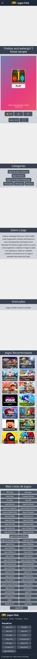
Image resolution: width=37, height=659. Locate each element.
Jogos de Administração (9, 512)
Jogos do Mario (28, 584)
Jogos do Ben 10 (10, 580)
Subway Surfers (9, 604)
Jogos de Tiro (28, 572)
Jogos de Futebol (28, 540)
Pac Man (28, 600)
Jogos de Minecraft (10, 552)
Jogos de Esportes (9, 532)
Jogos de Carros (28, 516)
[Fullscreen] (23, 120)
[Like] (18, 114)
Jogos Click (9, 627)
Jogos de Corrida (9, 524)
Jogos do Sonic (9, 588)
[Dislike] (27, 114)
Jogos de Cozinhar (28, 524)
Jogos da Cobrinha (28, 504)
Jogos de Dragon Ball (28, 528)
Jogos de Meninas (9, 548)
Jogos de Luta (9, 544)
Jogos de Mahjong (28, 544)
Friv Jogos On (9, 647)
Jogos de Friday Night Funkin (9, 540)
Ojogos (10, 600)
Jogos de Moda (28, 552)
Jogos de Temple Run (28, 568)
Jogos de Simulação (28, 564)
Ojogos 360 (9, 639)
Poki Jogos (9, 643)
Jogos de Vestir (9, 576)
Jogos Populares (10, 596)
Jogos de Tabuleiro (10, 568)
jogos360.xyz (24, 647)
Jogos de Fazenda (28, 532)
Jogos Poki (28, 592)
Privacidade (18, 619)
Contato (11, 619)
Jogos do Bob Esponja (28, 580)
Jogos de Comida (28, 520)
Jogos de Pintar (28, 556)
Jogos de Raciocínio (10, 564)
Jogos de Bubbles (9, 516)
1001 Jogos (19, 184)
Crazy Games (10, 496)
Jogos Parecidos (9, 651)
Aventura (29, 184)
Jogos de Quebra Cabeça (28, 560)
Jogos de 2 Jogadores (10, 508)
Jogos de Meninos (28, 548)
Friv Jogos (10, 500)
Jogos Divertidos (28, 576)
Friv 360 (24, 635)
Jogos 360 (28, 500)
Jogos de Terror (10, 572)
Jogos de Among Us (28, 512)
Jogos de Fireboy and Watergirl (18, 180)
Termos (26, 619)
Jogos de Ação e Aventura (18, 172)
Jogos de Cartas (10, 520)
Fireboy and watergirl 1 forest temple (18, 50)
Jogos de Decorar (9, 528)
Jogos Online (28, 604)
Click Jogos (8, 184)
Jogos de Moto (9, 556)
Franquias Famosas (28, 496)
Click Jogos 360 (24, 639)
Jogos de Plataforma (9, 560)
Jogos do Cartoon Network (10, 584)
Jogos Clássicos (10, 504)
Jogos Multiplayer (9, 592)
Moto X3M (28, 596)
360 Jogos (24, 627)
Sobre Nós (4, 619)
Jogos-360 (24, 631)
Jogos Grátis (19, 608)
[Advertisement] (18, 25)
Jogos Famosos (18, 176)
